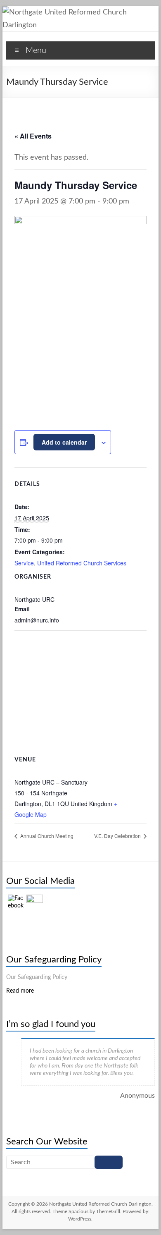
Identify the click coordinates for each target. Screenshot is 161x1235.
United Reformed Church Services (81, 563)
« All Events (33, 136)
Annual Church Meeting (46, 835)
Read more (20, 991)
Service (24, 563)
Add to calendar (64, 442)
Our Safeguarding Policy (54, 959)
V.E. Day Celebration (118, 835)
